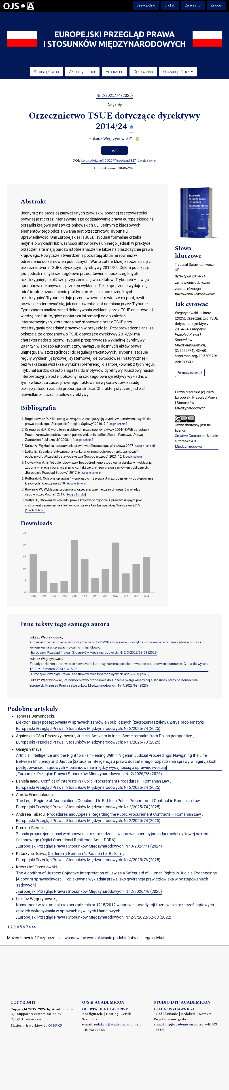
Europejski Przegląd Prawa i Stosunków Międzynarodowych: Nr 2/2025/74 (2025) (88, 728)
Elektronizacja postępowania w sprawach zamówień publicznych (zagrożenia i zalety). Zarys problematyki (110, 722)
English (170, 5)
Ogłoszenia (143, 71)
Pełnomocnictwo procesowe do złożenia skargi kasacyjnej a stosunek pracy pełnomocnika (131, 680)
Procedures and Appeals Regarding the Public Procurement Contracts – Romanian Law (124, 814)
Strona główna (46, 71)
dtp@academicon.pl (181, 1024)
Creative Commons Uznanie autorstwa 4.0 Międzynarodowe (196, 441)
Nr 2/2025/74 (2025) (114, 95)
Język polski (146, 5)
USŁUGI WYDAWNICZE (174, 1009)
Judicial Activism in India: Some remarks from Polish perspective (134, 735)
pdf (114, 150)
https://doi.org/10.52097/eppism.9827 (108, 160)
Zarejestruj (193, 5)
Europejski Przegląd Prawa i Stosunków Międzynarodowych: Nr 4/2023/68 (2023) (90, 674)
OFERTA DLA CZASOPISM (105, 1009)
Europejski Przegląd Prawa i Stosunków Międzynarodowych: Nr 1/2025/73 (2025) (88, 742)
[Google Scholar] (131, 126)
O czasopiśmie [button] (176, 71)
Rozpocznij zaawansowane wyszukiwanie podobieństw (86, 937)
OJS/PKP (55, 1025)
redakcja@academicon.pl (114, 1024)
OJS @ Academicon (26, 1019)
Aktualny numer (82, 71)
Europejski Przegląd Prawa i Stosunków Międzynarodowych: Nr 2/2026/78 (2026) (90, 773)
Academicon (62, 1009)
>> (34, 927)
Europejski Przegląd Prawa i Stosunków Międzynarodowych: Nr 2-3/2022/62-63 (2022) (94, 653)
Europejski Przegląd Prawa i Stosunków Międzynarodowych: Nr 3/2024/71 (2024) (90, 846)
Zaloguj (216, 5)
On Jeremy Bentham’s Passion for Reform (85, 853)
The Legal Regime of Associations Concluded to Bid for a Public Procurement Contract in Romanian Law (108, 800)
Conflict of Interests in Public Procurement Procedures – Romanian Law (105, 781)
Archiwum (114, 71)
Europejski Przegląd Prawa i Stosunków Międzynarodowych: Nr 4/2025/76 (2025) (88, 859)
